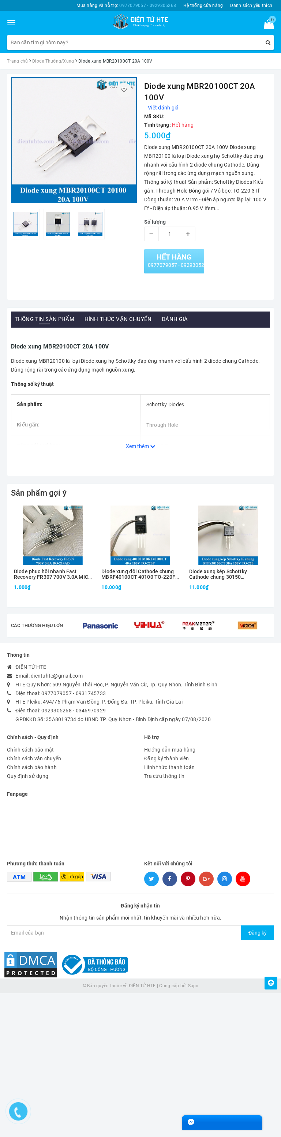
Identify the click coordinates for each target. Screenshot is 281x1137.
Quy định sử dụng (27, 776)
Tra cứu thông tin (164, 776)
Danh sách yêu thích (251, 5)
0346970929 (91, 710)
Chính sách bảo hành (32, 767)
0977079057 (56, 693)
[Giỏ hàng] (266, 26)
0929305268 (56, 710)
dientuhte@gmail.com (57, 676)
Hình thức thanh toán (169, 767)
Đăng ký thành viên (166, 758)
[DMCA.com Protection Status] (30, 964)
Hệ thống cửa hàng (203, 5)
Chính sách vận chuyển (34, 758)
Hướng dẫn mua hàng (170, 750)
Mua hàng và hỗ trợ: (126, 5)
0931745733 (91, 693)
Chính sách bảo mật (30, 750)
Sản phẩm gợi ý (39, 492)
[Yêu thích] (124, 90)
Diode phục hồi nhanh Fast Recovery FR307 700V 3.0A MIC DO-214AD (51, 574)
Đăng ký (257, 933)
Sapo (193, 985)
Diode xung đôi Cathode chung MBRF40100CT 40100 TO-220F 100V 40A (138, 574)
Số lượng (155, 222)
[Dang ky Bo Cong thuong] (93, 964)
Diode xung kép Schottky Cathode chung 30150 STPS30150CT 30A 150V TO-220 (227, 574)
